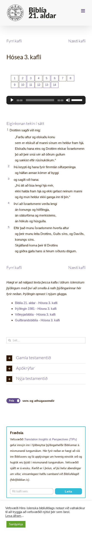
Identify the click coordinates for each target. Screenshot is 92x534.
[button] (46, 358)
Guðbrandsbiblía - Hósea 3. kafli (37, 320)
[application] (46, 100)
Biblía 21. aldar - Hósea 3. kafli (36, 303)
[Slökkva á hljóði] (68, 100)
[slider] (77, 100)
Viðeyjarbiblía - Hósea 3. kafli (35, 314)
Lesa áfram (13, 516)
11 (30, 84)
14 (54, 84)
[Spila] (12, 100)
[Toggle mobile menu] (83, 11)
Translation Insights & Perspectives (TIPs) (50, 439)
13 (46, 84)
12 (38, 84)
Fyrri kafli (14, 41)
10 (22, 84)
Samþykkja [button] (16, 524)
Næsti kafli (77, 41)
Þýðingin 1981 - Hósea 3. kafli (35, 308)
